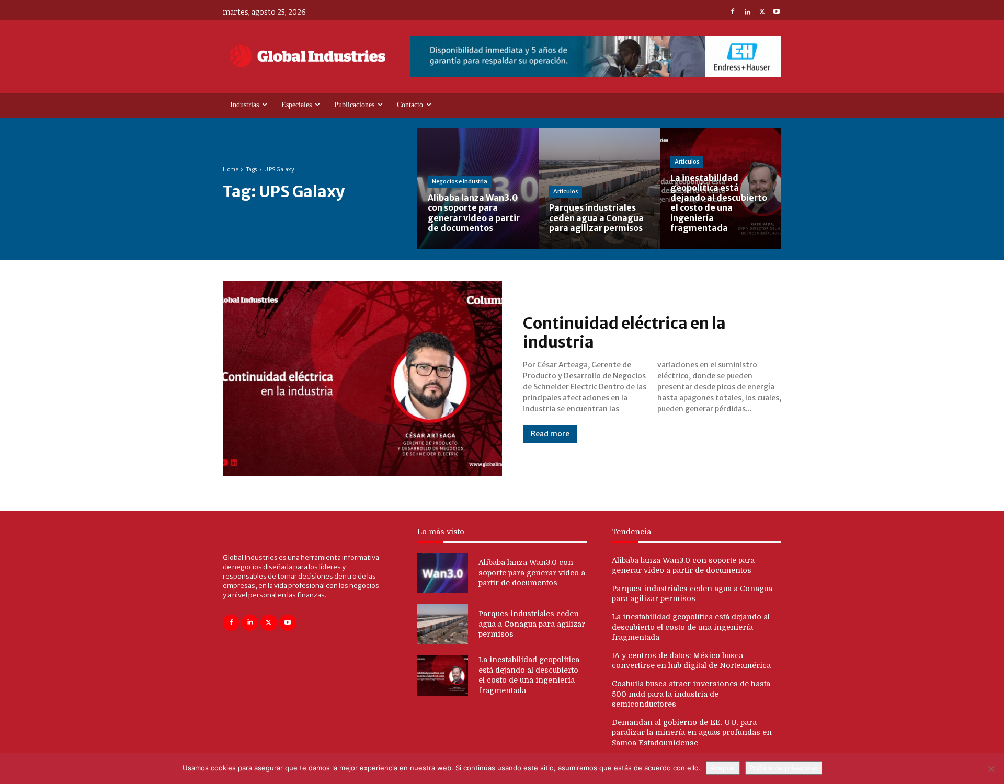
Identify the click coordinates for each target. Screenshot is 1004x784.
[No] (991, 769)
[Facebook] (732, 12)
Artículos (565, 191)
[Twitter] (762, 12)
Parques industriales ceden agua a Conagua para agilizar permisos (531, 623)
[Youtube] (776, 12)
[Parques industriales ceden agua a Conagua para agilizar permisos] (599, 188)
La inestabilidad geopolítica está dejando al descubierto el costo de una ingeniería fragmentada (691, 627)
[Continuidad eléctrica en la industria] (362, 378)
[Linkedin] (747, 12)
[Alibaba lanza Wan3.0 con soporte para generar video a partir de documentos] (478, 188)
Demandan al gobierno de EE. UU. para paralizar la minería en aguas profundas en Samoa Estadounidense (692, 732)
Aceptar (723, 768)
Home (230, 169)
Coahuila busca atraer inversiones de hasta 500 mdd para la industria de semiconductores (691, 693)
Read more (550, 434)
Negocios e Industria (459, 181)
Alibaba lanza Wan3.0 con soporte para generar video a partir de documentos (531, 572)
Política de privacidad (783, 768)
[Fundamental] (595, 56)
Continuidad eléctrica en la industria (624, 332)
